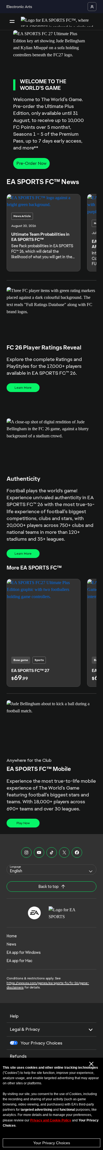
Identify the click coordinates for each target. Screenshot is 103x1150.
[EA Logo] (34, 913)
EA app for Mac (19, 960)
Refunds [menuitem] (18, 1056)
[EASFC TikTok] (51, 852)
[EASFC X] (64, 852)
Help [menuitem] (14, 1016)
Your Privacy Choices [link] (41, 1043)
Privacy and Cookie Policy (50, 1120)
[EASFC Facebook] (77, 852)
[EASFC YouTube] (39, 852)
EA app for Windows (24, 952)
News (11, 944)
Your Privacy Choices (51, 1143)
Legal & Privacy (25, 1029)
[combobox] (51, 869)
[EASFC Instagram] (26, 852)
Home (12, 936)
